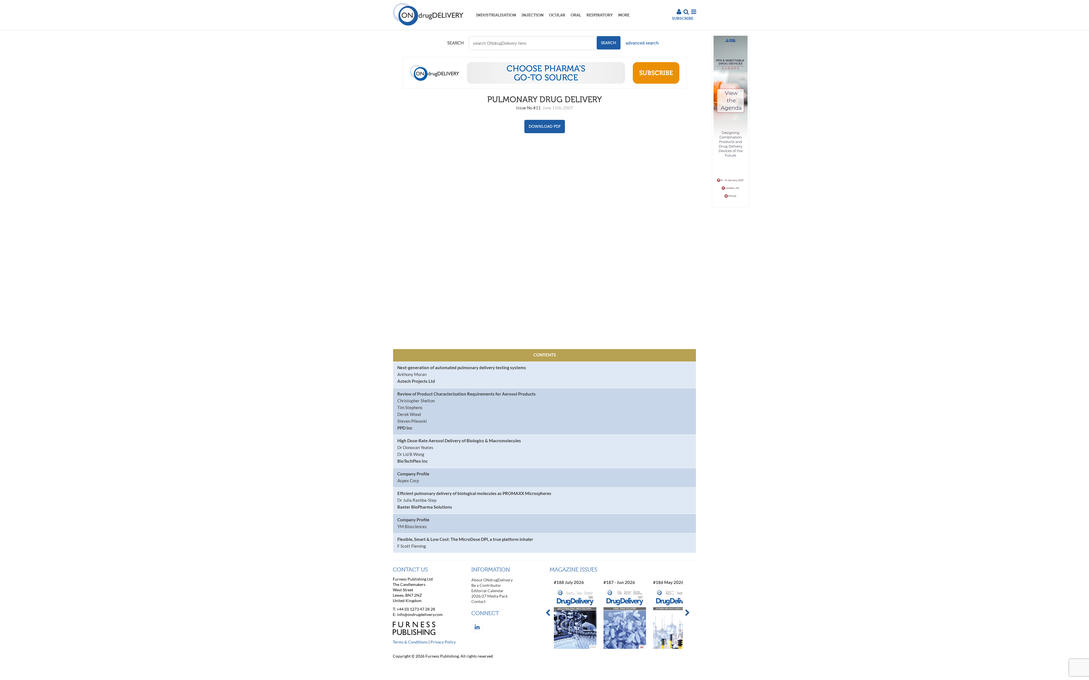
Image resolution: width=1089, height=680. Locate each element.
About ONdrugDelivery (492, 579)
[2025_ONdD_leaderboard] (544, 87)
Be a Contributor (486, 585)
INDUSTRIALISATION (496, 14)
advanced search (642, 43)
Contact (478, 601)
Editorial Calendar (487, 590)
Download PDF (545, 126)
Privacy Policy (443, 641)
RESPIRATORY (599, 14)
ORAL (576, 14)
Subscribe (682, 18)
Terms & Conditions (410, 641)
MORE (624, 14)
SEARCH (455, 43)
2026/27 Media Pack (489, 596)
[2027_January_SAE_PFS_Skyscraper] (730, 206)
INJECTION (533, 14)
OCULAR (557, 14)
